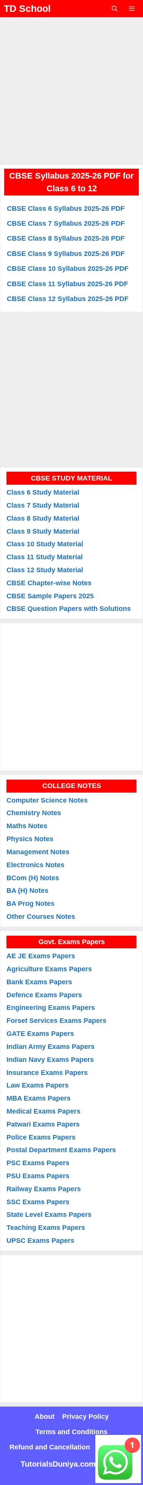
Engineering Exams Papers (50, 1007)
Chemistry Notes (33, 813)
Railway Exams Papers (43, 1189)
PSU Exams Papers (37, 1176)
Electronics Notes (35, 865)
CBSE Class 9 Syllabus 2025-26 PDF (66, 253)
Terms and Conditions (71, 1432)
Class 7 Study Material (42, 505)
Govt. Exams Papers (72, 942)
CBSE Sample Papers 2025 (50, 596)
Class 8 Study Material (42, 518)
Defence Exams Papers (44, 995)
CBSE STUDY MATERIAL (71, 478)
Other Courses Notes (40, 916)
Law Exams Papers (37, 1085)
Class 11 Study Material (44, 557)
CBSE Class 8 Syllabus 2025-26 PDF (66, 238)
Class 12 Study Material (44, 570)
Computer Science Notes (47, 800)
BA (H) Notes (27, 890)
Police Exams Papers (41, 1137)
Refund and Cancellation (50, 1447)
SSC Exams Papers (37, 1202)
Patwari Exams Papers (43, 1124)
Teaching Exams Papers (45, 1227)
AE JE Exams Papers (40, 956)
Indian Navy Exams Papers (50, 1059)
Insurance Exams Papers (47, 1072)
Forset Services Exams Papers (56, 1020)
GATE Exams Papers (40, 1033)
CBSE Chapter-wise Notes (49, 583)
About (45, 1416)
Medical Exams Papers (43, 1111)
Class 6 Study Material (42, 492)
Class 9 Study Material (42, 531)
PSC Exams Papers (37, 1163)
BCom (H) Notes (32, 878)
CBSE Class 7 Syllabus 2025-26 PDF (66, 223)
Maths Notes (26, 826)
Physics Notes (29, 839)
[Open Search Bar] (114, 8)
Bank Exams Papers (39, 982)
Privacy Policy (85, 1416)
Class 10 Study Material (44, 544)
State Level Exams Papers (49, 1214)
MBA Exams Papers (38, 1098)
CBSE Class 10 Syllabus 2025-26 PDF (68, 268)
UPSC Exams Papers (40, 1240)
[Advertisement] (71, 89)
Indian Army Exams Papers (50, 1046)
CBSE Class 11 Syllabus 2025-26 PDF (67, 284)
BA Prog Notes (30, 903)
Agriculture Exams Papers (49, 969)
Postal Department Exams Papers (61, 1150)
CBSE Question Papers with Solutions (68, 608)
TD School (27, 8)
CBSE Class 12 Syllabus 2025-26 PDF (68, 299)
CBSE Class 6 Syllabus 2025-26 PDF (66, 208)
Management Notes (37, 852)
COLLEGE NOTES (71, 786)
